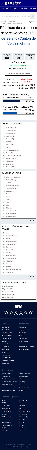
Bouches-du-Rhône (12, 236)
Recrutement (6, 376)
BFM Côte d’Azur (7, 408)
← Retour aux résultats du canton (18, 74)
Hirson (8, 197)
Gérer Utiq (22, 381)
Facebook (6, 313)
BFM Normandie (7, 417)
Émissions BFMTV (7, 335)
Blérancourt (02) (11, 144)
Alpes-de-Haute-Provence (14, 269)
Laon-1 (8, 199)
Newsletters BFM (7, 358)
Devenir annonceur (24, 373)
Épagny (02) (9, 141)
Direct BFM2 (5, 330)
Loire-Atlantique (11, 258)
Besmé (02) (9, 153)
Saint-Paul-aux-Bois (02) (13, 155)
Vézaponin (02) (10, 133)
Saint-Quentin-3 (11, 216)
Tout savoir (15, 9)
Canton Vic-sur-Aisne (9, 23)
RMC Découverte (7, 425)
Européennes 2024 (8, 292)
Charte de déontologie (8, 390)
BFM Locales (6, 405)
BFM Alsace (22, 405)
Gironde (8, 247)
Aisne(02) (12, 21)
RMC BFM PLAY (6, 422)
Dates (8, 8)
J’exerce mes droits (7, 384)
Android (31, 313)
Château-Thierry (11, 180)
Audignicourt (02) (11, 158)
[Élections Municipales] (12, 3)
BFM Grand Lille (6, 411)
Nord (7, 233)
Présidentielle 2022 (8, 294)
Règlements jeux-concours (26, 346)
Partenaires (5, 349)
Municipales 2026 (7, 286)
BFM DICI (21, 408)
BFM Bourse (5, 403)
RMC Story (5, 428)
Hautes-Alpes (10, 272)
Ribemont (9, 208)
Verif (20, 431)
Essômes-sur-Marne (12, 185)
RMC (3, 419)
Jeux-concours (22, 344)
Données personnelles (8, 379)
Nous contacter (6, 373)
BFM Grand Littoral (24, 411)
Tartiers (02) (9, 161)
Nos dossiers (5, 344)
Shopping (21, 335)
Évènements (5, 346)
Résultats (32, 8)
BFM (2, 8)
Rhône (8, 238)
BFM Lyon (5, 414)
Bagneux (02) (10, 167)
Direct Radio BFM (7, 332)
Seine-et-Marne (10, 255)
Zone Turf (21, 428)
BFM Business (23, 400)
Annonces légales (23, 349)
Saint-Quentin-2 (11, 213)
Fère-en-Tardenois (11, 188)
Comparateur (22, 330)
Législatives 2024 (7, 289)
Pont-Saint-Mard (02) (12, 150)
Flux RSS (16, 313)
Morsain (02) (10, 136)
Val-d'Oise (9, 266)
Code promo (22, 327)
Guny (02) (9, 147)
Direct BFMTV (6, 327)
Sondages (24, 8)
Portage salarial (23, 341)
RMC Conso (22, 425)
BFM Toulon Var (23, 417)
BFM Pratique (22, 332)
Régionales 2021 (7, 297)
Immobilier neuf (23, 338)
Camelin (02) (10, 164)
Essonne (8, 264)
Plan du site (5, 363)
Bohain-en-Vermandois (13, 177)
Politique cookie (23, 379)
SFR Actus (5, 431)
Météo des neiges (7, 355)
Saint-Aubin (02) (11, 127)
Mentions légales (23, 376)
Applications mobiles (8, 360)
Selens (19, 23)
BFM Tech (21, 403)
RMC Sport (22, 419)
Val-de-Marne (10, 261)
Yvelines (8, 252)
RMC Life (21, 422)
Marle (7, 205)
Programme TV (6, 338)
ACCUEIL (4, 21)
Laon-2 (8, 202)
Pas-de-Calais (10, 250)
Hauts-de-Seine (10, 244)
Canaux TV (5, 341)
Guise (8, 194)
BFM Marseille (23, 414)
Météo (4, 352)
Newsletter (21, 313)
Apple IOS (26, 313)
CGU (20, 384)
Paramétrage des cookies (9, 381)
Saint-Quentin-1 (11, 211)
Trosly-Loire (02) (11, 130)
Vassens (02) (10, 139)
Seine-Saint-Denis (11, 241)
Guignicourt (9, 191)
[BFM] (3, 3)
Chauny (8, 183)
